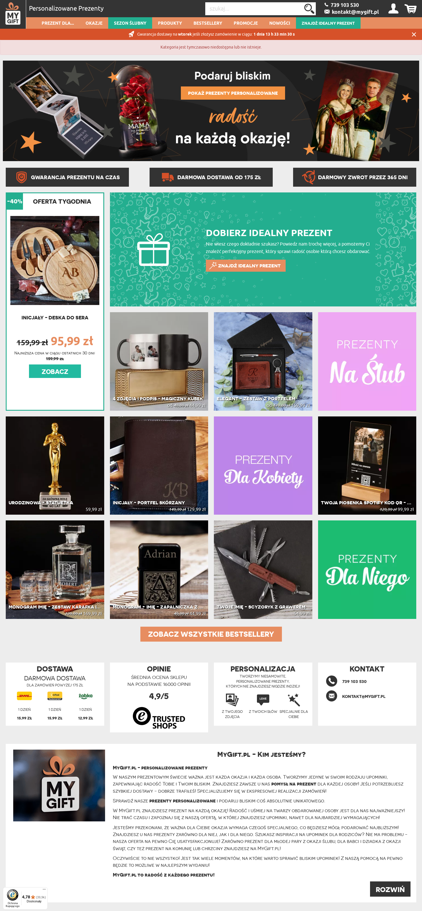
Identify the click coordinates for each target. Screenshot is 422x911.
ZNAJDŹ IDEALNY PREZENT (328, 23)
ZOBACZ (55, 371)
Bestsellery (207, 23)
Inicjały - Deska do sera (55, 317)
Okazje (94, 23)
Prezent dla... (58, 23)
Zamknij (414, 34)
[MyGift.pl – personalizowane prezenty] (13, 14)
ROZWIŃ (390, 889)
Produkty (170, 23)
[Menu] (44, 890)
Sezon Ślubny (130, 23)
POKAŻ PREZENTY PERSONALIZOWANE (233, 93)
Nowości (279, 23)
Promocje (246, 23)
